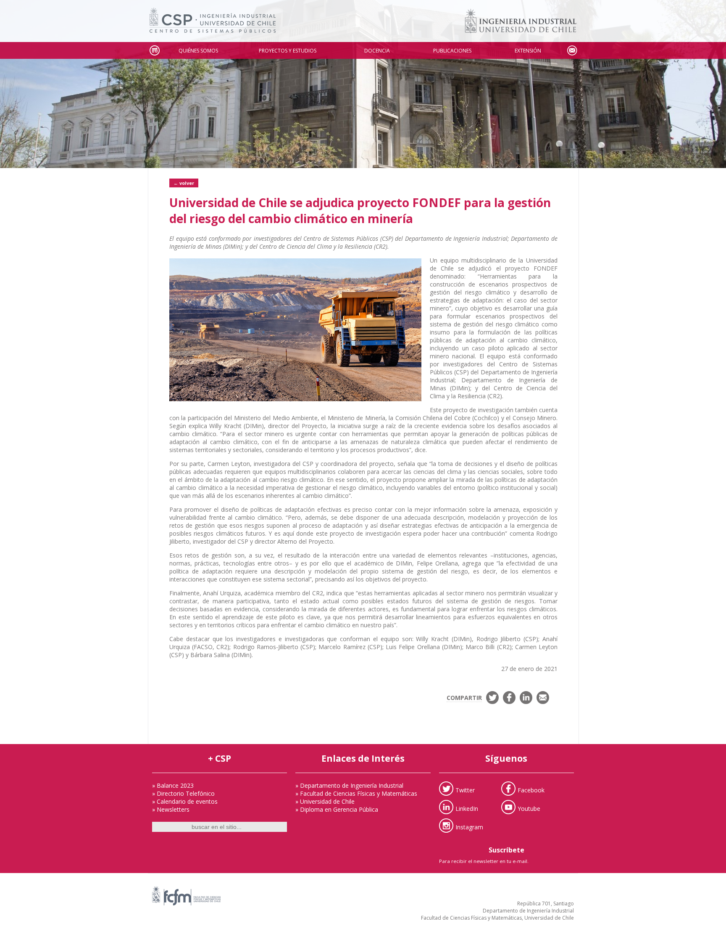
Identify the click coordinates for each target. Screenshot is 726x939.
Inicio (154, 50)
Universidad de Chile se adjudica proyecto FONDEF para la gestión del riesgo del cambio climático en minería (360, 210)
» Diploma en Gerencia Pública (336, 809)
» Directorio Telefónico (183, 793)
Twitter (465, 790)
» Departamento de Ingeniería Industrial (349, 785)
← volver (184, 183)
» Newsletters (170, 809)
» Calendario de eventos (185, 801)
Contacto (572, 50)
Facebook (531, 790)
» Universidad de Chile (325, 801)
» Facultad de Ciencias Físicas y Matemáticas (356, 793)
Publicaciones (452, 50)
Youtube (529, 808)
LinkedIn (466, 808)
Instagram (469, 827)
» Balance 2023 (173, 785)
